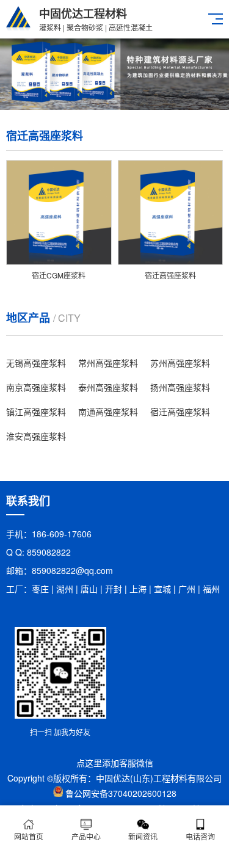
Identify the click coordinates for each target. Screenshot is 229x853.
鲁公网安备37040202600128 (120, 793)
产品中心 (86, 836)
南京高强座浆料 (36, 387)
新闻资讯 (143, 836)
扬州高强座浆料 (180, 387)
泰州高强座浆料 (108, 387)
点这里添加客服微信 (114, 763)
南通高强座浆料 (108, 411)
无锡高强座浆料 (36, 363)
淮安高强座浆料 (36, 436)
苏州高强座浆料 (180, 363)
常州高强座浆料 (108, 363)
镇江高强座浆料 (36, 411)
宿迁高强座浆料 (180, 411)
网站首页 (28, 836)
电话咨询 (200, 836)
